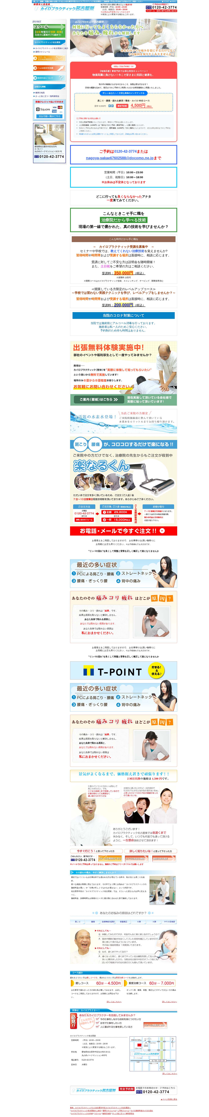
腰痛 (93, 922)
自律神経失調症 (108, 922)
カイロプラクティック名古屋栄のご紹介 (51, 48)
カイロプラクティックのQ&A (82, 1113)
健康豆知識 (40, 93)
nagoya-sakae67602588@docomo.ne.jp (120, 158)
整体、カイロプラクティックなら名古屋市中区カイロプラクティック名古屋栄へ (100, 1108)
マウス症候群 (169, 922)
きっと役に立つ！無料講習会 (47, 96)
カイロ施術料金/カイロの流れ (142, 1110)
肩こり (77, 922)
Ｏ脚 (139, 922)
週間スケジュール (42, 52)
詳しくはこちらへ (114, 1002)
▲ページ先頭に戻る (169, 1099)
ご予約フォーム (123, 1110)
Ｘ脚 (154, 922)
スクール (97, 1113)
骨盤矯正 (123, 922)
